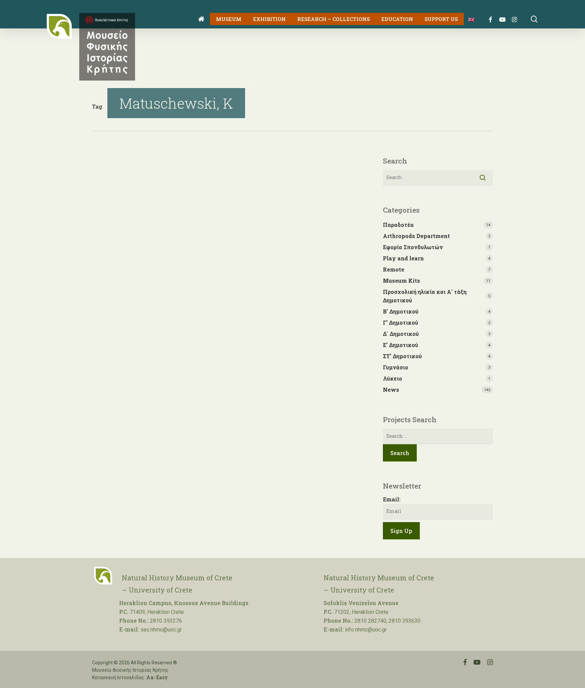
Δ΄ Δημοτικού (401, 333)
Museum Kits (401, 280)
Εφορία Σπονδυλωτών (413, 247)
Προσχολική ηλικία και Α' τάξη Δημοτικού (425, 296)
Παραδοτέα (398, 224)
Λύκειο (392, 378)
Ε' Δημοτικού (400, 344)
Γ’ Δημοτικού (400, 322)
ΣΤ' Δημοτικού (402, 356)
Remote (393, 269)
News (391, 389)
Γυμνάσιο (395, 367)
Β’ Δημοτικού (400, 311)
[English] (468, 19)
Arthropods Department (416, 235)
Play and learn (403, 258)
